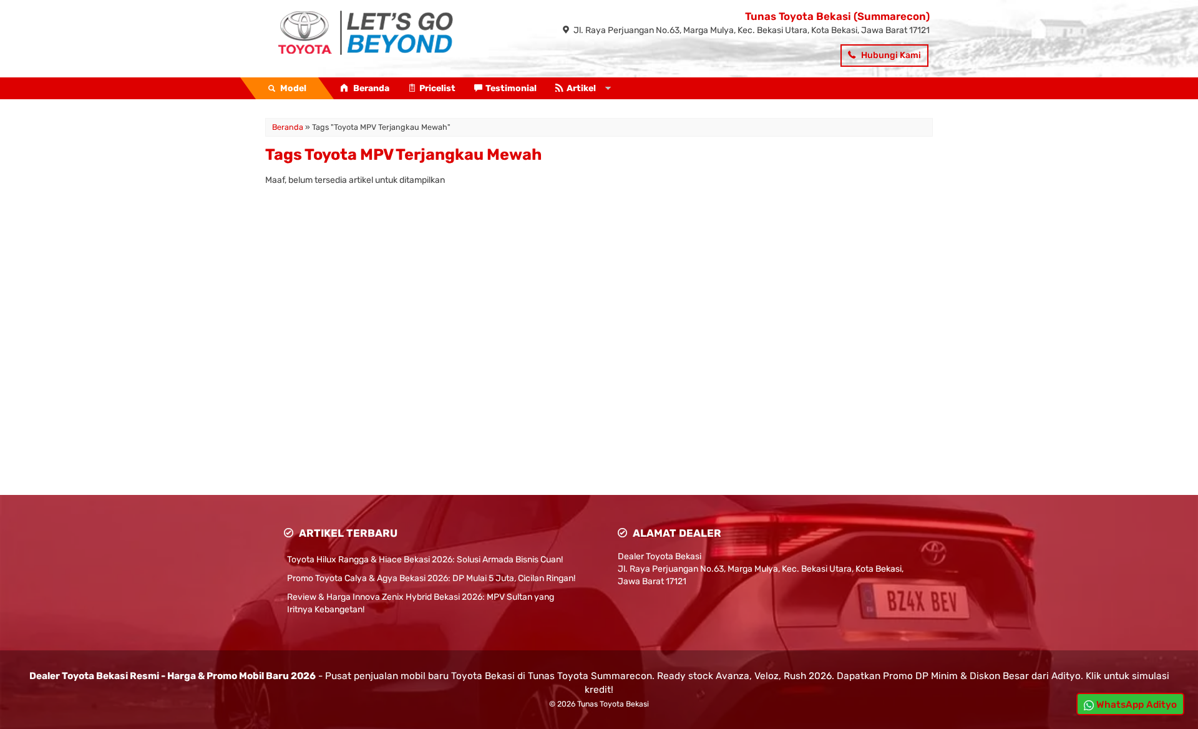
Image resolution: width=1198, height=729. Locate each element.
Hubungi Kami (890, 55)
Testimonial (511, 88)
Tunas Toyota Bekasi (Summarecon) (837, 16)
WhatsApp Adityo (1135, 704)
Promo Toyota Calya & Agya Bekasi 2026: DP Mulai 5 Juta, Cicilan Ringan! (431, 578)
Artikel (581, 88)
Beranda (370, 88)
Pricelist (437, 88)
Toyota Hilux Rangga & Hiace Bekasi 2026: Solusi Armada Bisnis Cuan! (425, 559)
